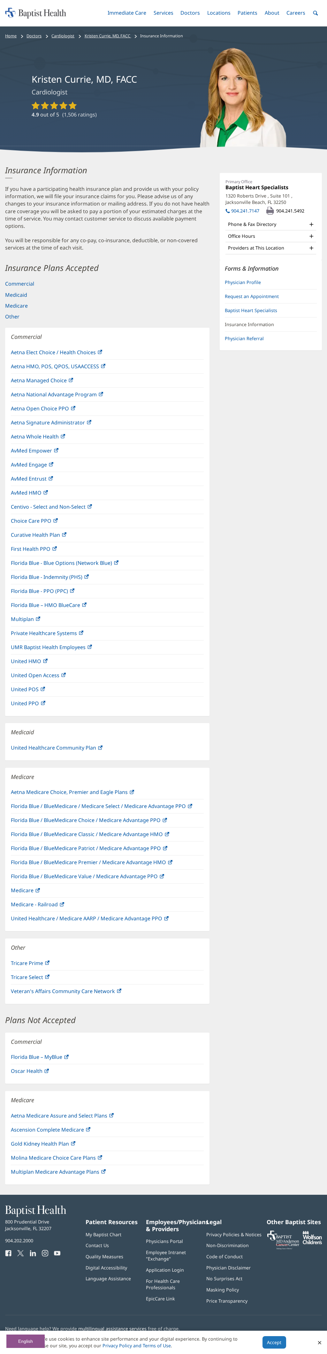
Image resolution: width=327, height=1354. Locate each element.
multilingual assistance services (112, 1329)
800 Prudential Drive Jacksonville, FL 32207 (28, 1225)
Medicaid (16, 294)
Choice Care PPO (45, 522)
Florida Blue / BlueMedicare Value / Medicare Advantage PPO (98, 878)
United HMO (39, 663)
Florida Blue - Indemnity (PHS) (60, 578)
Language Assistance (108, 1278)
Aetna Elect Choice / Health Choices (67, 354)
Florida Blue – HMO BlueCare (59, 607)
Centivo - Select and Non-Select (62, 508)
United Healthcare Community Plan (67, 749)
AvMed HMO (40, 494)
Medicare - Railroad (48, 906)
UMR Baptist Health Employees (62, 649)
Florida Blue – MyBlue (50, 1058)
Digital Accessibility (106, 1268)
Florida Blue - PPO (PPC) (53, 592)
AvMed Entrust (42, 480)
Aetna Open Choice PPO (53, 410)
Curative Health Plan (49, 536)
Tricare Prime (40, 965)
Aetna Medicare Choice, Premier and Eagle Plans (83, 794)
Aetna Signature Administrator (61, 424)
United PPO (38, 705)
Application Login (165, 1270)
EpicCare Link (160, 1299)
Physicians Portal (164, 1241)
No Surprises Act (224, 1278)
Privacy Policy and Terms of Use (137, 1346)
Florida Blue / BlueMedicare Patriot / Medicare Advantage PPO (99, 850)
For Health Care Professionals (163, 1284)
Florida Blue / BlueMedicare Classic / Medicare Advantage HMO (100, 836)
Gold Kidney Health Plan (53, 1145)
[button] (127, 13)
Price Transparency (226, 1301)
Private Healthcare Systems (57, 635)
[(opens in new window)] (312, 1242)
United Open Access (49, 677)
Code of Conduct (224, 1256)
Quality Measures (104, 1256)
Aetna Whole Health (48, 438)
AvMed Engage (42, 466)
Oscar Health (40, 1072)
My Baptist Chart (103, 1234)
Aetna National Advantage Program (67, 396)
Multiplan (36, 621)
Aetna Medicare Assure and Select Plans (72, 1117)
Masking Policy (222, 1290)
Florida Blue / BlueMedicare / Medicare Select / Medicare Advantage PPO (107, 808)
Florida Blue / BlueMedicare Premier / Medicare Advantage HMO (102, 864)
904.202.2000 (19, 1241)
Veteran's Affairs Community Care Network (76, 993)
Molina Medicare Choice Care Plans (67, 1159)
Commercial (19, 283)
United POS (38, 691)
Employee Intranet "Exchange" (166, 1255)
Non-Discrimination (227, 1245)
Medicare (16, 305)
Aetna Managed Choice (52, 382)
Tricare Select (40, 979)
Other (12, 316)
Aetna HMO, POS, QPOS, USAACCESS (68, 368)
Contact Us (97, 1245)
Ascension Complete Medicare (61, 1131)
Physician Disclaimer (228, 1268)
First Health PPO (44, 550)
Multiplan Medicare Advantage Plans (68, 1173)
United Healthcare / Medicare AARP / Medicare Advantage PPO (100, 920)
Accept (274, 1342)
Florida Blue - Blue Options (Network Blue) (75, 564)
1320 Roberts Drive (259, 199)
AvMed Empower (45, 452)
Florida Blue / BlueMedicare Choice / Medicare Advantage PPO (99, 822)
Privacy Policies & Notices (234, 1234)
